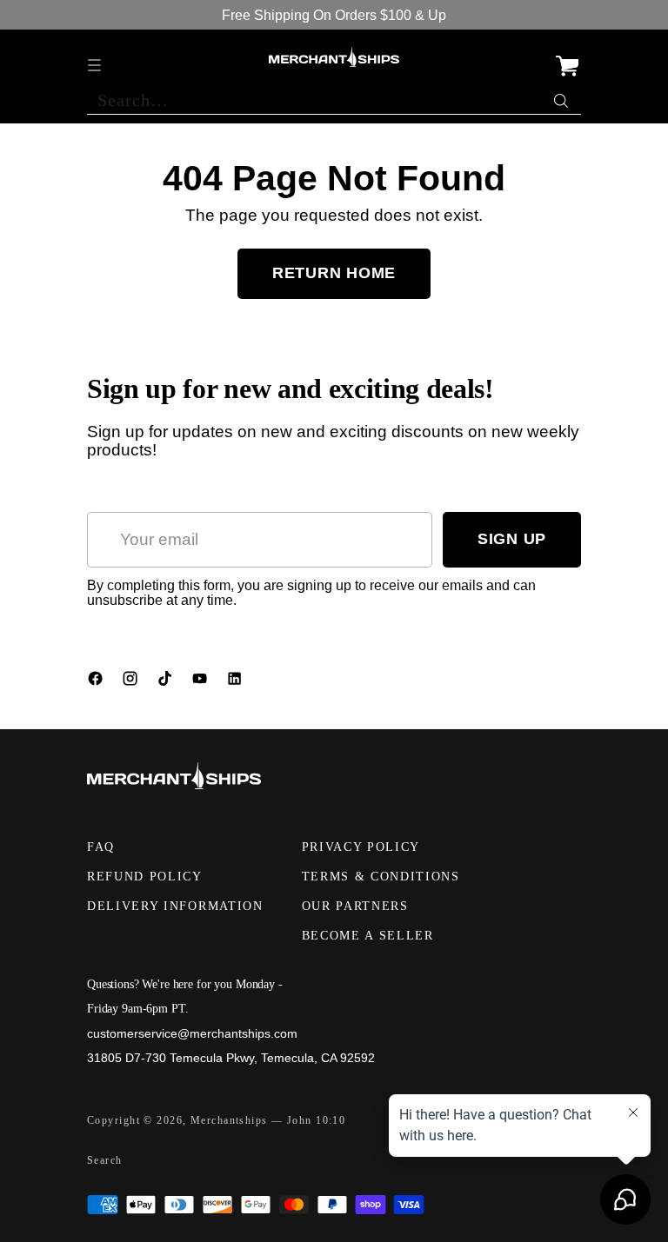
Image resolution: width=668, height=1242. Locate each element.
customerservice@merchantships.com (192, 1033)
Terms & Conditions (381, 876)
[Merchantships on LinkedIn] (236, 682)
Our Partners (355, 906)
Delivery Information (175, 906)
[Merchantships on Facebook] (97, 682)
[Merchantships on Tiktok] (167, 682)
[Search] (563, 96)
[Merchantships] (334, 57)
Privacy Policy (361, 846)
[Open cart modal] (566, 57)
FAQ (101, 846)
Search (105, 1160)
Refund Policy (145, 876)
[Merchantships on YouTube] (201, 682)
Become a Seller (368, 935)
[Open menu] (96, 57)
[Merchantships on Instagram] (132, 682)
